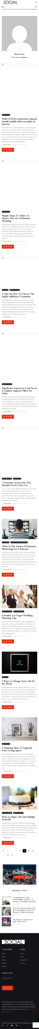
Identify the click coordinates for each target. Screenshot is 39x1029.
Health (5, 290)
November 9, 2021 (17, 837)
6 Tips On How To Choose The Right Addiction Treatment (18, 295)
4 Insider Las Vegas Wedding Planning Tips (17, 617)
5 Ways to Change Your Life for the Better (18, 682)
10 (29, 850)
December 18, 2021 (17, 503)
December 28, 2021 (17, 144)
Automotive (7, 478)
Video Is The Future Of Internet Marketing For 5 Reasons (19, 547)
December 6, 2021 (17, 636)
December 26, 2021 (17, 241)
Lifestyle (6, 115)
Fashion (4, 960)
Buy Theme (20, 877)
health (5, 677)
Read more (8, 150)
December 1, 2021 (17, 771)
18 (8, 854)
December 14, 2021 (17, 569)
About (22, 953)
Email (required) (7, 978)
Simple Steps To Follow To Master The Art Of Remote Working (16, 218)
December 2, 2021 (17, 702)
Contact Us (23, 960)
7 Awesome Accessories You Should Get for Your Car (16, 484)
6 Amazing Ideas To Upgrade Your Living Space (17, 749)
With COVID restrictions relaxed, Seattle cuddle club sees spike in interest (19, 121)
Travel (4, 953)
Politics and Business (19, 542)
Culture (6, 542)
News (3, 957)
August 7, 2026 (17, 924)
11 (33, 850)
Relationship (19, 611)
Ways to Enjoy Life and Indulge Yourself (18, 818)
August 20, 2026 (17, 914)
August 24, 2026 (17, 904)
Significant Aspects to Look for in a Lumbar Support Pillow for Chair (19, 391)
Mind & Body (14, 290)
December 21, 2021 (17, 317)
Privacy (22, 963)
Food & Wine (7, 813)
